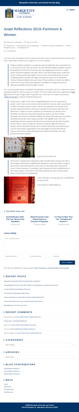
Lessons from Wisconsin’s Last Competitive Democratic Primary (23, 301)
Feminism (10, 46)
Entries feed (7, 387)
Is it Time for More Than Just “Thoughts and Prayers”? (64, 219)
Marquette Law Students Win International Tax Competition (22, 281)
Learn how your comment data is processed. (51, 268)
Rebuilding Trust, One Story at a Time (15, 305)
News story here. (11, 97)
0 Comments (11, 51)
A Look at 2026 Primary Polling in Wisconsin (17, 289)
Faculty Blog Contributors (12, 368)
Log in (6, 384)
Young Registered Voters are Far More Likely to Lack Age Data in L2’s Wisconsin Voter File (31, 285)
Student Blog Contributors (12, 374)
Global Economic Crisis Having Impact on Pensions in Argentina (39, 219)
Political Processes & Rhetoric (53, 46)
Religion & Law (9, 48)
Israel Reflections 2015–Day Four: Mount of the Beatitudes (15, 219)
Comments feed (9, 389)
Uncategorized (22, 48)
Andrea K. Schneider (14, 42)
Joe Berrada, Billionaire (20, 321)
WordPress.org (8, 392)
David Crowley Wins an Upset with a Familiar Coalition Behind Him (24, 297)
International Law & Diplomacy (27, 46)
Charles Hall (7, 321)
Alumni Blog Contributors (11, 371)
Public (68, 46)
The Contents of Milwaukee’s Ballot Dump (16, 293)
